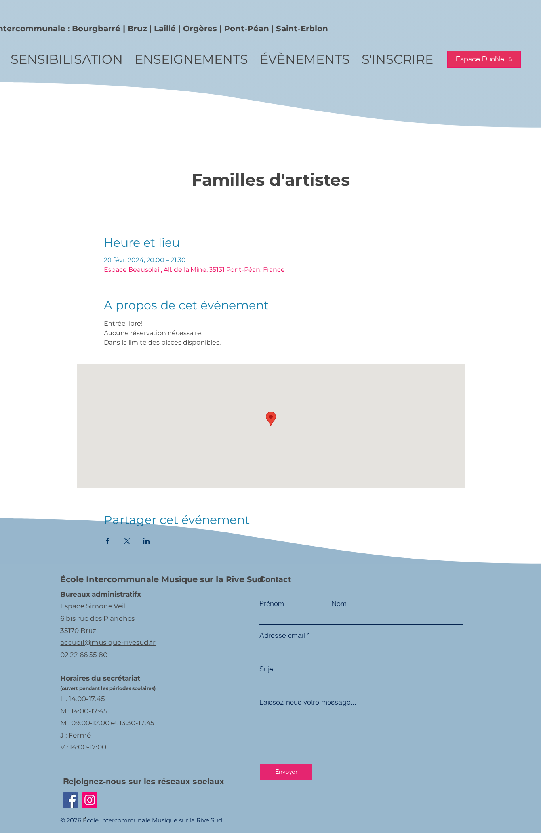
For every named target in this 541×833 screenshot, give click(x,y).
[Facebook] (70, 800)
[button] (67, 59)
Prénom (271, 603)
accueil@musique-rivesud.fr (108, 642)
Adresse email (282, 635)
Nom (339, 603)
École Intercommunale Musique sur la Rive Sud (161, 579)
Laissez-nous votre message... (307, 702)
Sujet (267, 669)
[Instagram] (89, 800)
